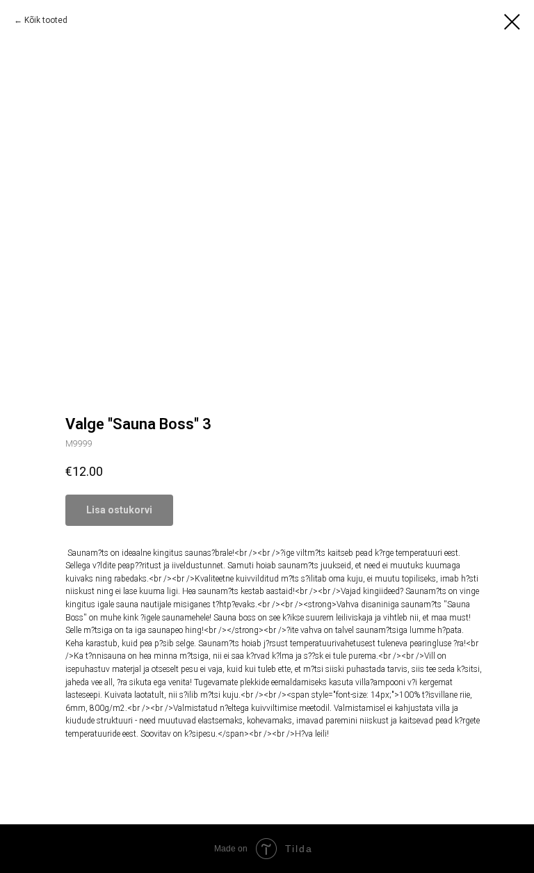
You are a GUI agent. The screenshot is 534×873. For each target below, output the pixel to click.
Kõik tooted (45, 20)
